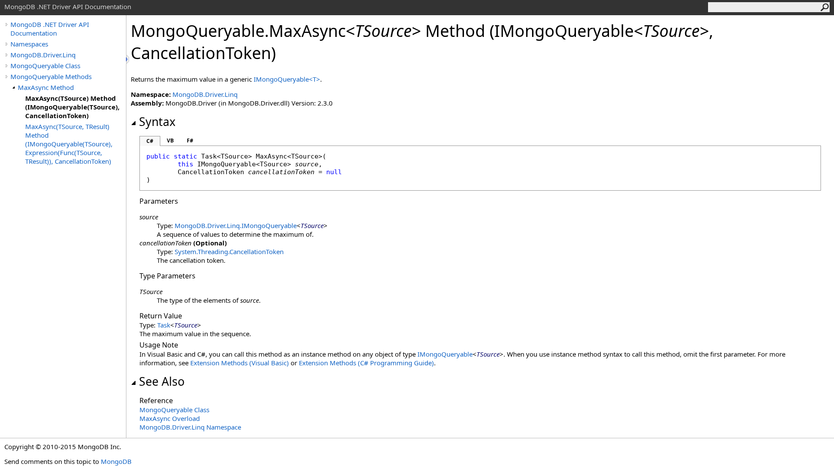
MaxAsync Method (46, 87)
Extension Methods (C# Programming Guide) (366, 362)
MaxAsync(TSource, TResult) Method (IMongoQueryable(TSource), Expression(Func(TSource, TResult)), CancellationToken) (69, 143)
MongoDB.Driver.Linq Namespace (190, 427)
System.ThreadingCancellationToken (229, 251)
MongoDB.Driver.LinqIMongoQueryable (236, 225)
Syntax (157, 121)
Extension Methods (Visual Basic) (239, 362)
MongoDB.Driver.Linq (43, 54)
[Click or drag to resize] (128, 59)
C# (149, 141)
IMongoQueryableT (287, 79)
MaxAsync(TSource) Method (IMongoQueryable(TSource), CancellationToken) (72, 107)
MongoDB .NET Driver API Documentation (49, 28)
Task (163, 325)
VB (170, 140)
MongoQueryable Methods (51, 76)
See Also (162, 381)
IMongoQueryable (445, 354)
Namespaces (29, 44)
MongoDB (116, 461)
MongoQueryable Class (45, 65)
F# (190, 140)
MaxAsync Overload (169, 418)
